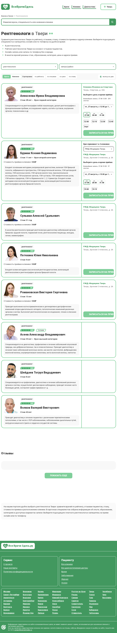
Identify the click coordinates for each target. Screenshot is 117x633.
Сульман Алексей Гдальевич (39, 215)
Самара (74, 598)
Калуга (40, 598)
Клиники (76, 7)
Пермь (55, 613)
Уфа (90, 607)
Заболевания (67, 575)
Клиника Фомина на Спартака (98, 87)
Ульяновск (93, 604)
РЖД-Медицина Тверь (94, 154)
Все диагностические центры (74, 568)
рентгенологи (9, 66)
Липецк (41, 613)
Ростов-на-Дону (78, 592)
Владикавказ (8, 613)
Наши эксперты (10, 568)
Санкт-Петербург (11, 595)
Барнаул (6, 604)
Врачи (66, 7)
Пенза (55, 610)
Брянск (6, 610)
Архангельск (8, 598)
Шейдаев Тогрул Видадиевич (40, 372)
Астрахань (7, 601)
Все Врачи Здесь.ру (20, 545)
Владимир (27, 592)
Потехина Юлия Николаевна (39, 255)
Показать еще (58, 475)
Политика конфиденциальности (18, 572)
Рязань (74, 595)
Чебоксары (94, 613)
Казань (41, 592)
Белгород (7, 607)
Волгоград (27, 595)
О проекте (7, 564)
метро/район (67, 66)
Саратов (74, 601)
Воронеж (27, 598)
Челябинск (107, 592)
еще (86, 127)
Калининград (43, 595)
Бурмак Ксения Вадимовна (38, 153)
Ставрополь (76, 613)
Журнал (64, 579)
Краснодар (42, 607)
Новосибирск (58, 601)
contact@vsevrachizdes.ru (23, 630)
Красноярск (43, 610)
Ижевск (26, 607)
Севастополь (77, 604)
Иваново (26, 604)
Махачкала (56, 592)
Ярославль (106, 598)
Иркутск (26, 610)
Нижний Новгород (60, 598)
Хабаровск (93, 610)
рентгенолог (27, 87)
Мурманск (56, 595)
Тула (91, 598)
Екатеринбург (28, 601)
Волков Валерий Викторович (39, 407)
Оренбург (56, 607)
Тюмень (92, 601)
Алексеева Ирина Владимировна (42, 95)
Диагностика (89, 7)
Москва (6, 592)
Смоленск (75, 607)
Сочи (73, 610)
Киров (40, 604)
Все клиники (67, 564)
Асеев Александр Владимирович (42, 334)
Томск (92, 595)
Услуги (64, 583)
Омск (54, 604)
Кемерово (42, 601)
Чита (104, 595)
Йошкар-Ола (28, 613)
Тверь (91, 592)
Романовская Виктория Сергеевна (43, 292)
